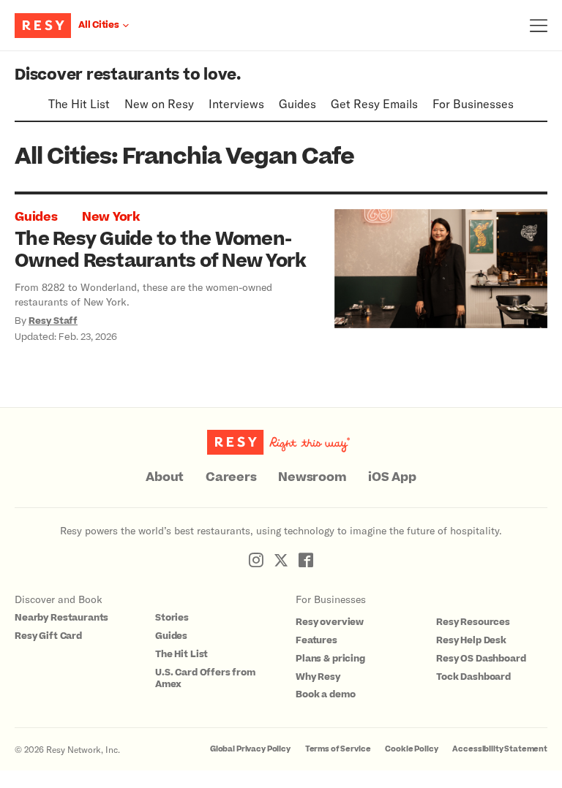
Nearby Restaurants (61, 617)
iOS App (392, 477)
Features (316, 640)
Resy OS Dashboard (480, 658)
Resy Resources (473, 622)
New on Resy (159, 103)
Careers (231, 477)
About (165, 477)
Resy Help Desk (471, 640)
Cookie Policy (411, 748)
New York (111, 217)
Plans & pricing (330, 658)
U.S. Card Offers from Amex (205, 679)
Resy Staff (53, 320)
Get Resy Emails (374, 103)
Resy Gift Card (48, 636)
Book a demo (325, 694)
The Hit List (79, 103)
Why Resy (318, 676)
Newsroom (312, 477)
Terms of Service (338, 748)
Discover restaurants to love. (128, 75)
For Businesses (473, 103)
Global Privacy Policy (250, 748)
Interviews (236, 103)
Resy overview (330, 622)
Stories (172, 617)
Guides (297, 103)
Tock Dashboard (473, 676)
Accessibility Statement (499, 748)
